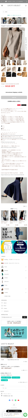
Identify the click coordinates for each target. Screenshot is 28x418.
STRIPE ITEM (7, 296)
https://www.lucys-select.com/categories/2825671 (12, 135)
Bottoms (6, 270)
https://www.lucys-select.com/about (8, 147)
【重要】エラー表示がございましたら (14, 15)
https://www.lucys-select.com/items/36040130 (12, 174)
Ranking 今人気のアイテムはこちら (12, 259)
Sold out (14, 97)
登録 (24, 317)
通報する (25, 206)
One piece (6, 274)
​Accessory (6, 288)
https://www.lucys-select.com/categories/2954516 (12, 138)
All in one (6, 281)
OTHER (6, 292)
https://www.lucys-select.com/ (8, 142)
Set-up (5, 285)
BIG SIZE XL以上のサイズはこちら (11, 263)
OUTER (6, 277)
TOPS (5, 266)
